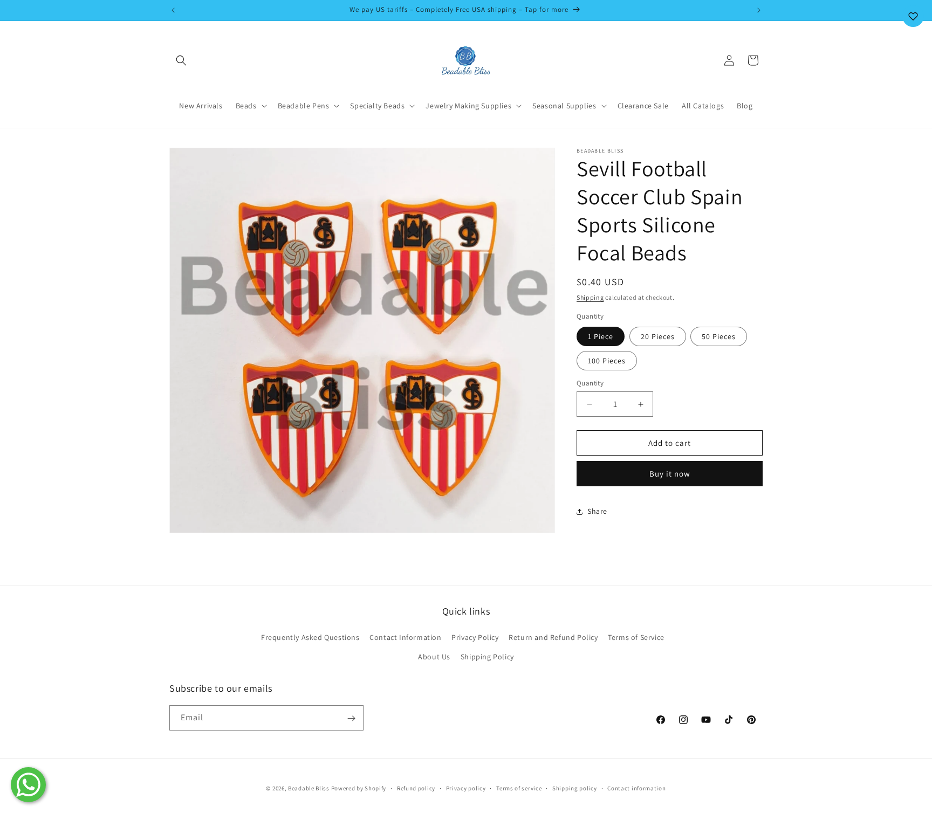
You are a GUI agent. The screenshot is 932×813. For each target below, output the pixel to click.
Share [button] (597, 511)
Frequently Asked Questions (310, 637)
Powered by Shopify (359, 788)
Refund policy (416, 788)
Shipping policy (574, 788)
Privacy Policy (474, 637)
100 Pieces (607, 361)
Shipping (590, 297)
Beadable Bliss (309, 788)
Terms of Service (636, 637)
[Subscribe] (351, 718)
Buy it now (669, 473)
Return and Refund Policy (553, 637)
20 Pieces (658, 336)
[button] (181, 60)
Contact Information (405, 637)
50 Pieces (719, 336)
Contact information (636, 788)
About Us (434, 656)
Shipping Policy (487, 656)
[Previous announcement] (173, 10)
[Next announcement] (759, 10)
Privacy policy (466, 788)
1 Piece (600, 336)
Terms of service (519, 788)
